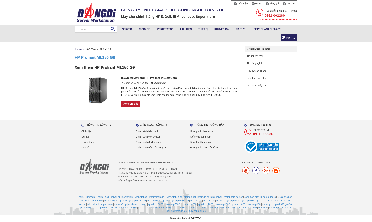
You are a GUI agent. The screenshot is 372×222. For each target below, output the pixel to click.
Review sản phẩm (256, 71)
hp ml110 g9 (222, 200)
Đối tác (85, 136)
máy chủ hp (120, 204)
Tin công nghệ (254, 63)
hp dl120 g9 (110, 200)
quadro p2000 (205, 204)
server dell (103, 197)
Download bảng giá (200, 142)
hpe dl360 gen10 (88, 207)
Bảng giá (274, 3)
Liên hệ (290, 3)
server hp (116, 197)
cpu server (216, 197)
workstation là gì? (137, 204)
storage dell (190, 197)
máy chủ (91, 197)
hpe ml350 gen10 (167, 207)
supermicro (107, 204)
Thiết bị (203, 29)
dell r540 (241, 207)
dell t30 (288, 207)
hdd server (279, 200)
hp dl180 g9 (139, 200)
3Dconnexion (285, 197)
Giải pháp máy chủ (257, 85)
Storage (144, 29)
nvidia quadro (268, 197)
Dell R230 (97, 200)
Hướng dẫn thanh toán (202, 131)
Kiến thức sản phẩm (257, 78)
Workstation (165, 29)
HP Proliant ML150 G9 (95, 57)
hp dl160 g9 (125, 200)
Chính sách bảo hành (147, 131)
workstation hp (174, 197)
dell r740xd (207, 207)
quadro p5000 (172, 204)
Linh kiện (186, 29)
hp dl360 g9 (153, 200)
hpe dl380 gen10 (283, 204)
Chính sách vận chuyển (148, 136)
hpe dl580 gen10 (128, 207)
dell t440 (252, 207)
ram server (266, 200)
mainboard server (233, 197)
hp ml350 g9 (252, 200)
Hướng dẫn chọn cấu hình (204, 147)
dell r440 (230, 207)
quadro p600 (238, 204)
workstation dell (157, 197)
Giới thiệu (242, 3)
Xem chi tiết (130, 103)
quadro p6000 (155, 204)
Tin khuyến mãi (255, 56)
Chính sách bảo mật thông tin (151, 147)
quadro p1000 (222, 204)
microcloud (93, 204)
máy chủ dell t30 (197, 211)
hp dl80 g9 (209, 200)
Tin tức (258, 3)
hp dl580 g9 (182, 200)
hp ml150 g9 (237, 200)
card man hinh (251, 197)
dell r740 (194, 207)
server (82, 197)
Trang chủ (80, 49)
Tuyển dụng (87, 142)
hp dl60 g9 (196, 200)
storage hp (203, 197)
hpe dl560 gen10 (108, 207)
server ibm (127, 197)
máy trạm (267, 204)
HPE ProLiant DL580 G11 (267, 29)
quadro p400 (254, 204)
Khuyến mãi (221, 29)
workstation (141, 197)
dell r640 (183, 207)
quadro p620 (276, 207)
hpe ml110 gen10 (147, 207)
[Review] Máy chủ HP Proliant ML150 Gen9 (149, 77)
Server (127, 29)
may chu (85, 200)
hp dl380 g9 (168, 200)
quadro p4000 (189, 204)
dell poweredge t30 (177, 211)
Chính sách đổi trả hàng (148, 142)
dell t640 (263, 207)
